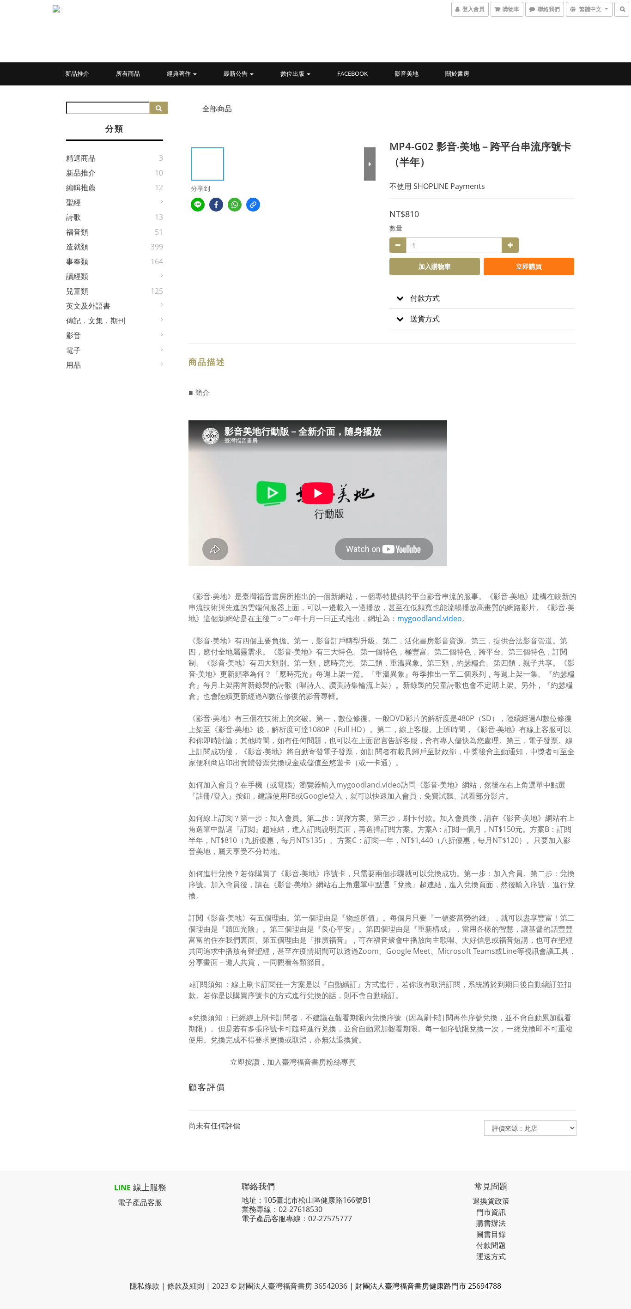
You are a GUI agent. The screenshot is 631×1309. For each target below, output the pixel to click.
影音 (73, 335)
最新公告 (236, 73)
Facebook (352, 73)
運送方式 (491, 1256)
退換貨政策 (491, 1201)
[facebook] (216, 205)
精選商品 (81, 158)
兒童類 (77, 291)
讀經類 (77, 276)
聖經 (73, 202)
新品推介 (77, 73)
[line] (198, 205)
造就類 (77, 247)
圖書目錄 (491, 1234)
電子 (73, 350)
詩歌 (73, 217)
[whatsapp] (235, 205)
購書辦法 (491, 1223)
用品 (73, 365)
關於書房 (457, 73)
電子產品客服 (140, 1202)
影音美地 (406, 73)
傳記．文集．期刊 (95, 320)
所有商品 (128, 73)
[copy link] (253, 205)
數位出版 (293, 73)
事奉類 (77, 261)
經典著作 (179, 73)
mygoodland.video (429, 618)
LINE (122, 1187)
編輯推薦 (81, 187)
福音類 (77, 232)
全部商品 (217, 108)
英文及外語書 (88, 306)
